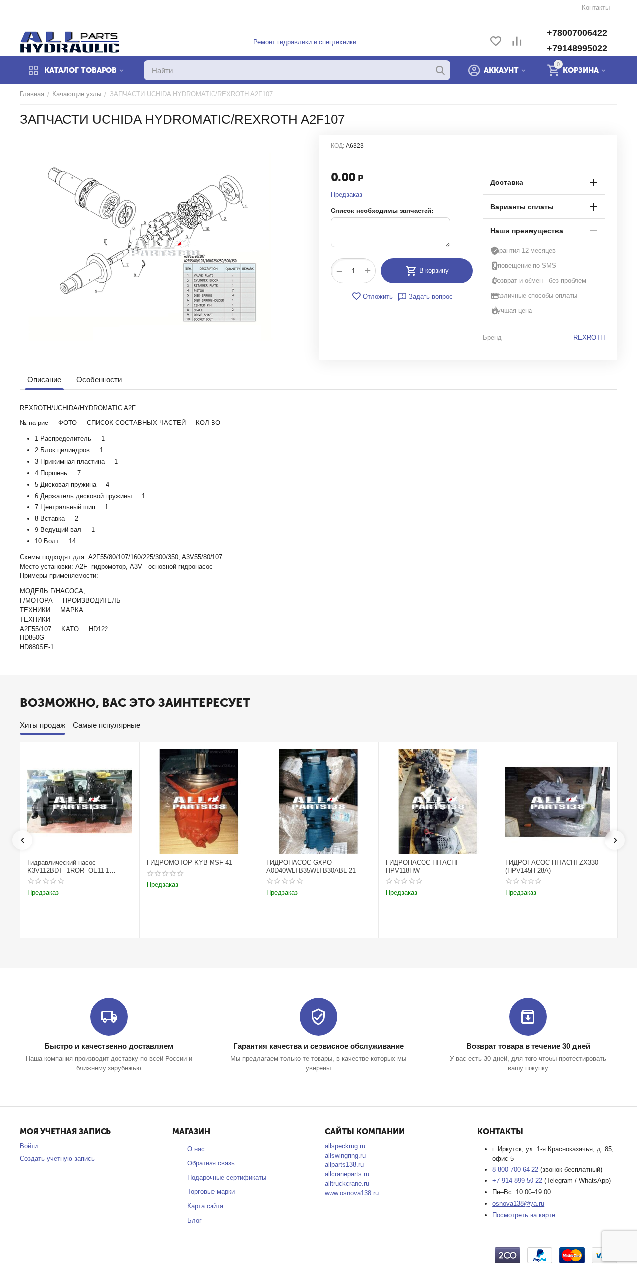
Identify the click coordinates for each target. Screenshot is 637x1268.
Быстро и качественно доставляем (108, 1046)
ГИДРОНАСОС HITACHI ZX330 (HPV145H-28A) (551, 866)
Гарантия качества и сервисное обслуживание (318, 1046)
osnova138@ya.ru (518, 1203)
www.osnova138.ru (352, 1193)
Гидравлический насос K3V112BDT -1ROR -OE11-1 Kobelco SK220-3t (68, 866)
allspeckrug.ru (345, 1146)
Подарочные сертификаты (226, 1177)
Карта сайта (205, 1206)
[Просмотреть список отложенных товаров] (495, 42)
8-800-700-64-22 (516, 1169)
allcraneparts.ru (347, 1174)
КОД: (337, 145)
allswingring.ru (345, 1155)
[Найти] (440, 70)
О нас (196, 1149)
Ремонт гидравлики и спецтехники (304, 42)
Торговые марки (211, 1191)
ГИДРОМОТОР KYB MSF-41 (189, 862)
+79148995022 (577, 48)
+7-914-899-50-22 (518, 1180)
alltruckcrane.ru (347, 1183)
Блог (194, 1220)
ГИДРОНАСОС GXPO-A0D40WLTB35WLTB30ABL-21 (311, 866)
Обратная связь (211, 1163)
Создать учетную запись (57, 1158)
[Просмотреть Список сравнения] (516, 42)
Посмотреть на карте (523, 1215)
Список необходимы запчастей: (382, 210)
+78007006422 (577, 33)
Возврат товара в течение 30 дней (528, 1046)
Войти (29, 1146)
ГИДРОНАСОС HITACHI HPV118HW (422, 866)
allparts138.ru (344, 1164)
